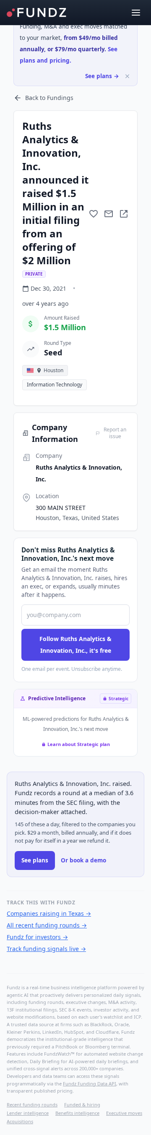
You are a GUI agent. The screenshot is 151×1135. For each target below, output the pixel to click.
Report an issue (115, 433)
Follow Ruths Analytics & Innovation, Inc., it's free (75, 644)
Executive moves (124, 1113)
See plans (34, 860)
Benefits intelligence (77, 1113)
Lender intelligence (28, 1113)
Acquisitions (20, 1121)
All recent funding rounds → (47, 925)
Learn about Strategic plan (78, 744)
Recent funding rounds (32, 1104)
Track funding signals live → (46, 949)
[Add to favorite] (94, 214)
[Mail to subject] (109, 214)
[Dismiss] (127, 76)
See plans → (102, 76)
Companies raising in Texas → (49, 913)
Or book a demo (83, 860)
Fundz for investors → (37, 937)
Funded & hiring (82, 1104)
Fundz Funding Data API (89, 1083)
